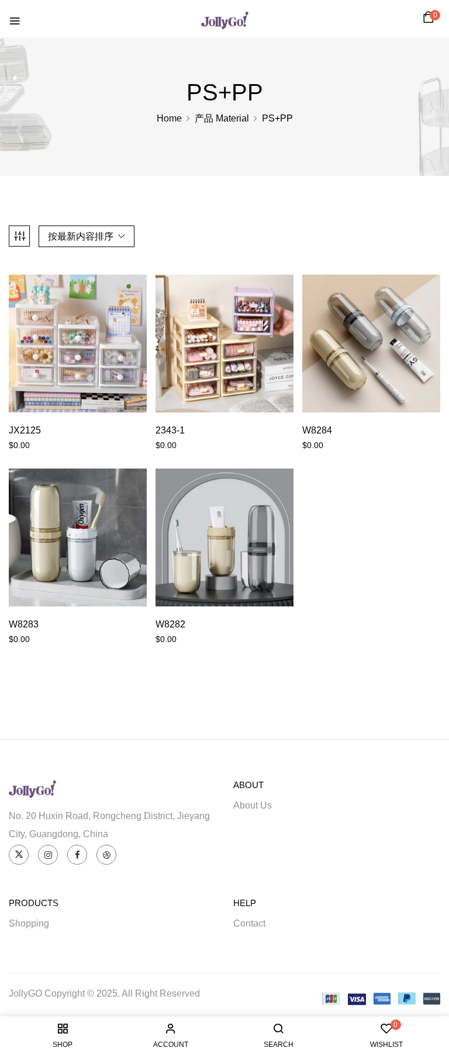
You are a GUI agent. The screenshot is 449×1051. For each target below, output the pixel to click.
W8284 (317, 430)
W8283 (24, 624)
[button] (430, 20)
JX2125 (25, 430)
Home (169, 118)
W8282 (170, 624)
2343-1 (170, 430)
